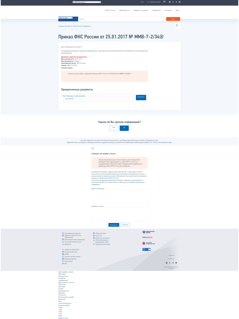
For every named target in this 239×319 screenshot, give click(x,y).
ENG (177, 10)
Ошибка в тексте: (97, 206)
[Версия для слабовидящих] (142, 2)
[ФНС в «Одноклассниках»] (173, 2)
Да (124, 127)
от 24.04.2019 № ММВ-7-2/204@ (119, 74)
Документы (157, 10)
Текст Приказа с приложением (74, 96)
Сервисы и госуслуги (140, 10)
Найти (173, 19)
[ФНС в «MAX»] (179, 2)
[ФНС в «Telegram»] (176, 2)
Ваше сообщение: (98, 188)
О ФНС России (110, 10)
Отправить (114, 225)
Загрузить (141, 97)
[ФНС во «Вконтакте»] (169, 2)
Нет (114, 127)
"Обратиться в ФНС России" (109, 178)
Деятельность (124, 10)
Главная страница (64, 26)
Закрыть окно (63, 318)
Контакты (168, 10)
